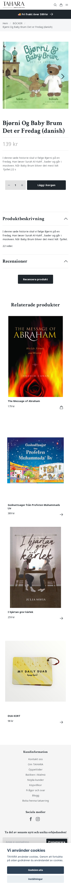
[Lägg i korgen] (61, 407)
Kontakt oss (35, 759)
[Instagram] (38, 819)
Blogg (35, 795)
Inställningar (35, 879)
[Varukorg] (61, 5)
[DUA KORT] (61, 722)
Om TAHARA (35, 764)
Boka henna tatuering (35, 800)
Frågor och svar (35, 790)
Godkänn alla (35, 870)
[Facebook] (31, 819)
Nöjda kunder (35, 779)
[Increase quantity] (22, 185)
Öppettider (36, 769)
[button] (63, 76)
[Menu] (67, 4)
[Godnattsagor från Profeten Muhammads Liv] (61, 515)
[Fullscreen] (35, 75)
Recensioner (15, 261)
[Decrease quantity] (9, 185)
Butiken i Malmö (35, 774)
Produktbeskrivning (23, 218)
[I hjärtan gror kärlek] (61, 618)
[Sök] (55, 5)
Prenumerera (56, 842)
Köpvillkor (35, 785)
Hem (5, 23)
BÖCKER (17, 23)
